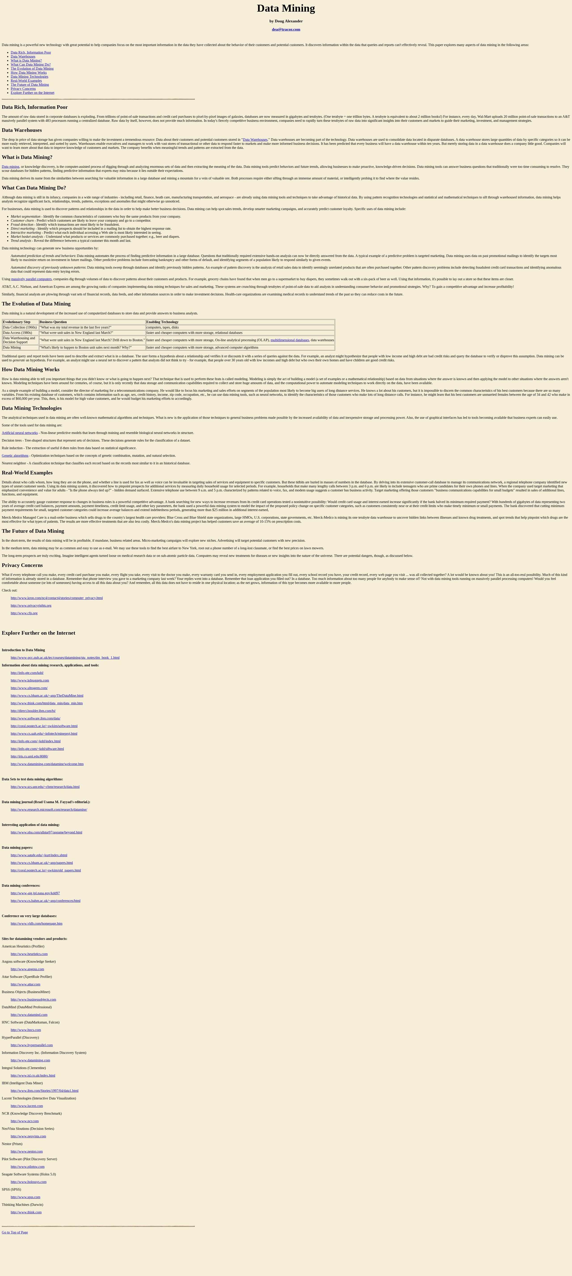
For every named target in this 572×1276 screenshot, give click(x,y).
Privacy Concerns (23, 89)
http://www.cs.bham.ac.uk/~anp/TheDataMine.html (47, 695)
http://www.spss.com (25, 1197)
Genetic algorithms (15, 455)
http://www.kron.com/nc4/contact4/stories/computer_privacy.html (57, 598)
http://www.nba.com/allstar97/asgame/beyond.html (46, 832)
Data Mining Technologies (29, 76)
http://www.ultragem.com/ (29, 688)
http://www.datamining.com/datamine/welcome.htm (47, 764)
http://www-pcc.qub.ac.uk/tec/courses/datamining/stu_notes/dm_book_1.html (65, 657)
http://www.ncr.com (25, 1121)
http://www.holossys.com (28, 1182)
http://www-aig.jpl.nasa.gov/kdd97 (35, 893)
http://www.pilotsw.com (27, 1167)
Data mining (10, 166)
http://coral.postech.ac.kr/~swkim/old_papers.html (46, 870)
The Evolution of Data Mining (32, 68)
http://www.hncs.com (26, 1030)
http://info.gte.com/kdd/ (27, 673)
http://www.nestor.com (27, 1151)
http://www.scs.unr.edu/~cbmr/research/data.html (45, 787)
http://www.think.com (26, 1212)
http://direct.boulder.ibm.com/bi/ (33, 711)
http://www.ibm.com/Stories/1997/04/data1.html (44, 1091)
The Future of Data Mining (30, 84)
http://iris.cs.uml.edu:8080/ (29, 756)
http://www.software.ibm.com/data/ (35, 718)
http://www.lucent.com (27, 1106)
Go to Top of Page (15, 1232)
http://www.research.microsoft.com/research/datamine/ (49, 809)
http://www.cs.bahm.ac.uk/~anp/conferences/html (45, 901)
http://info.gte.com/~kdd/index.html (36, 741)
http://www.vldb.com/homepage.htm (36, 923)
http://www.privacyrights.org (31, 605)
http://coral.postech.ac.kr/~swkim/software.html (44, 726)
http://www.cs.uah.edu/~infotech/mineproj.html (44, 733)
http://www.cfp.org (24, 613)
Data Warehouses (23, 56)
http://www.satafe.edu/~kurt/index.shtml (39, 855)
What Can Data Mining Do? (31, 64)
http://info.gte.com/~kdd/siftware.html (37, 749)
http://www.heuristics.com (29, 954)
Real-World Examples (26, 80)
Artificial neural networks (20, 433)
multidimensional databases (290, 340)
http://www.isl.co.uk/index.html (33, 1075)
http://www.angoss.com (27, 969)
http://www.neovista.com (28, 1136)
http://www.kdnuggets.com (30, 680)
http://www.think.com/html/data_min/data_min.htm (47, 703)
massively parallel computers (31, 279)
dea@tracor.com (286, 29)
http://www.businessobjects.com (33, 999)
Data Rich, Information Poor (31, 52)
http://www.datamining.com (30, 1060)
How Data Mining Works (29, 72)
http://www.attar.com (25, 984)
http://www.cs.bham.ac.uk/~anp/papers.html (42, 863)
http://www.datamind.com (29, 1015)
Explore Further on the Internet (32, 93)
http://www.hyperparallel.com (32, 1045)
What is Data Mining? (26, 60)
